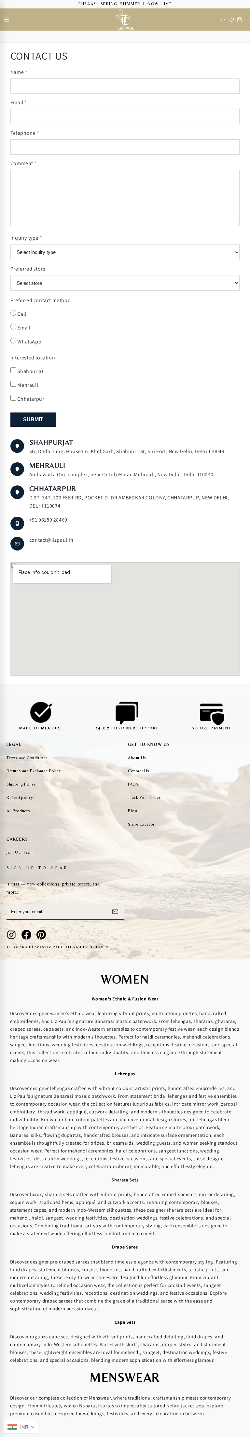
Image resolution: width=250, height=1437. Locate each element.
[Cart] (239, 19)
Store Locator (141, 824)
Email (18, 102)
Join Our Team (20, 852)
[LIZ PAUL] (125, 19)
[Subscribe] (115, 911)
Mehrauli (27, 385)
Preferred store (28, 268)
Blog (132, 810)
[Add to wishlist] (231, 19)
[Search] (223, 19)
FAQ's (133, 784)
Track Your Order (144, 797)
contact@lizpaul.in (51, 540)
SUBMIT (33, 419)
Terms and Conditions (27, 757)
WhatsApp (28, 341)
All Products (18, 810)
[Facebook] (26, 935)
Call (21, 314)
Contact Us (138, 770)
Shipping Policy (21, 784)
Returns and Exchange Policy (34, 770)
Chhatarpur (30, 399)
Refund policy (20, 797)
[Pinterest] (41, 935)
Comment (23, 163)
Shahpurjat (30, 371)
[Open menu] (6, 19)
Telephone (24, 133)
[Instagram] (11, 935)
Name (19, 72)
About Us (137, 757)
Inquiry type (26, 237)
